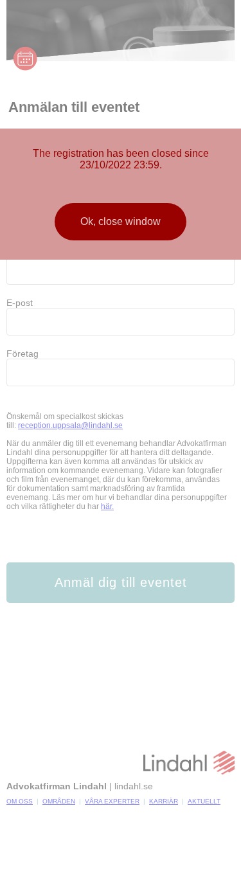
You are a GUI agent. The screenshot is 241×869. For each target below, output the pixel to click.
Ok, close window (120, 221)
